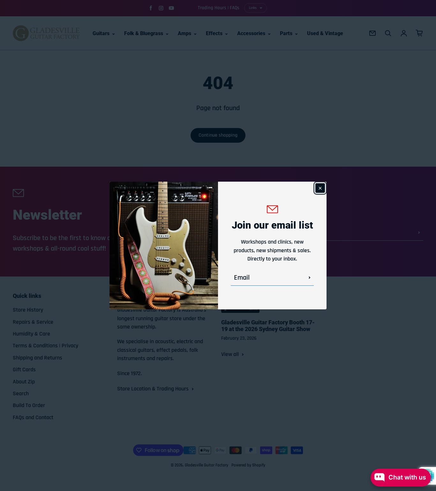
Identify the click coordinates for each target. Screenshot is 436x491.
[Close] (320, 188)
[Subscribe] (310, 278)
